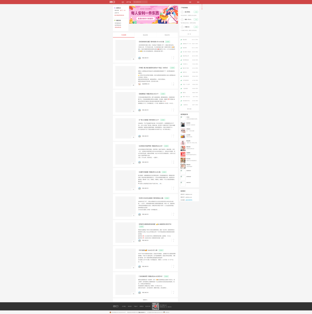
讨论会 (187, 117)
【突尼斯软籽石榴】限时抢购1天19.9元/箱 (151, 42)
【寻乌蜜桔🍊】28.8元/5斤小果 (147, 250)
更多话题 (189, 109)
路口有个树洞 (190, 68)
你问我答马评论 (190, 100)
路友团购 (190, 39)
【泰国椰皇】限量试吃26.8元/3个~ (148, 94)
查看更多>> (145, 299)
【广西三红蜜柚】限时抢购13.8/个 (148, 120)
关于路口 (124, 306)
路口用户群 (147, 306)
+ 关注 (196, 12)
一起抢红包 (190, 104)
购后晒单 (190, 47)
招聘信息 (141, 306)
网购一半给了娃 (190, 96)
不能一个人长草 (190, 84)
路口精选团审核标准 (119, 15)
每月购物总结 (118, 25)
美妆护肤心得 (190, 56)
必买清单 (188, 135)
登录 (198, 2)
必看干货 (117, 13)
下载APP (136, 306)
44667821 (188, 182)
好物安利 (188, 129)
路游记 (190, 92)
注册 (190, 2)
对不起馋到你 (190, 80)
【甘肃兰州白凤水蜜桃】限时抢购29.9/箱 (150, 198)
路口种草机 (144, 84)
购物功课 (188, 146)
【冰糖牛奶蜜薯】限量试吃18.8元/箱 (149, 172)
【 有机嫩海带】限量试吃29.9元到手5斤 (150, 276)
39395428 (188, 176)
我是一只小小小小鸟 (188, 19)
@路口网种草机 (188, 200)
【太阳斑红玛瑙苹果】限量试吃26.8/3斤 (150, 146)
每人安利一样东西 (190, 51)
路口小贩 (144, 57)
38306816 (188, 170)
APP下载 (128, 2)
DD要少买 (187, 27)
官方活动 (188, 158)
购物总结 (188, 164)
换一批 (189, 34)
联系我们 (130, 306)
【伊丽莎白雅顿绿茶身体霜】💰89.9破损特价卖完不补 (154, 224)
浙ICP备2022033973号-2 (157, 312)
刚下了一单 (122, 10)
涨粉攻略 (117, 10)
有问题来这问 (118, 23)
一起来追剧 (190, 88)
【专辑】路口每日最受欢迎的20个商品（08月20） (153, 68)
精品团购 (188, 141)
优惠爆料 (168, 41)
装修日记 (190, 72)
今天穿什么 (190, 64)
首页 (123, 2)
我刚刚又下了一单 (190, 43)
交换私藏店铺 (190, 76)
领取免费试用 (118, 27)
